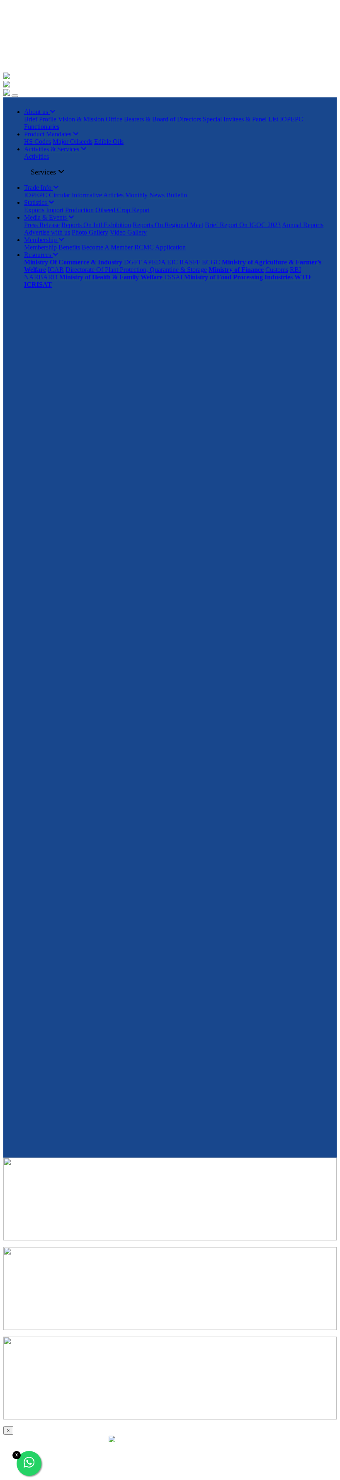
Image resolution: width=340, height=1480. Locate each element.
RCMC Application (160, 247)
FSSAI (173, 277)
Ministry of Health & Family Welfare (111, 277)
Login (18, 47)
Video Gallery (128, 232)
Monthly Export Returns (35, 33)
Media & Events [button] (46, 217)
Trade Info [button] (38, 187)
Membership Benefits (52, 247)
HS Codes (37, 141)
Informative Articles (98, 195)
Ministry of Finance (236, 269)
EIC (172, 262)
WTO (302, 277)
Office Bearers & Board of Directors (153, 119)
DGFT (133, 262)
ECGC (211, 262)
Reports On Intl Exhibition (96, 224)
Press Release (42, 224)
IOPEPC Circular (47, 195)
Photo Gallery (90, 232)
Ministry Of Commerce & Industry (73, 262)
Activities (36, 156)
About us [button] (37, 111)
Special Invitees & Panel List (240, 119)
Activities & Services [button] (52, 149)
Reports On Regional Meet (168, 224)
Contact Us (18, 61)
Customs (276, 269)
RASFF (190, 262)
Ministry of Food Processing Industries (239, 277)
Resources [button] (38, 254)
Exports (34, 209)
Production (79, 209)
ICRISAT (38, 284)
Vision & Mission (81, 119)
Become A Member (107, 247)
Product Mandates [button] (48, 134)
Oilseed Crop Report (122, 209)
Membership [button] (41, 239)
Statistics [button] (36, 202)
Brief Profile (40, 119)
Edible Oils (109, 141)
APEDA (154, 262)
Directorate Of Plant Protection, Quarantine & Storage (136, 269)
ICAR (56, 269)
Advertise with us (47, 232)
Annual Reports (302, 224)
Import (54, 209)
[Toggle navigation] (15, 95)
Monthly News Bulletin (156, 195)
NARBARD (41, 277)
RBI (295, 269)
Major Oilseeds (72, 141)
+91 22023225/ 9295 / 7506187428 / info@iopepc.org (86, 6)
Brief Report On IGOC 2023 (243, 224)
